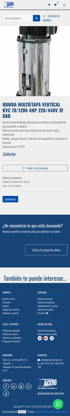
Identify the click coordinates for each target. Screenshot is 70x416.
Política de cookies (35, 410)
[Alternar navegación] (64, 4)
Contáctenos (10, 199)
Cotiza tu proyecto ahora (46, 249)
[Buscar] (36, 18)
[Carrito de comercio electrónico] (53, 5)
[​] (6, 386)
